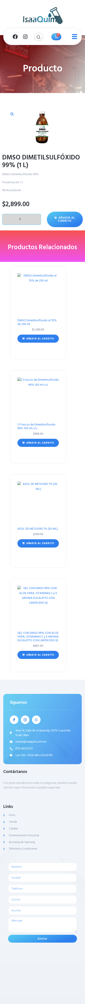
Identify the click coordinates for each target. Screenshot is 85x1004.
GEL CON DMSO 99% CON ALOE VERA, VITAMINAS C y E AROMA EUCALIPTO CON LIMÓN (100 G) (38, 636)
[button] (12, 113)
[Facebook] (15, 37)
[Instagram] (25, 37)
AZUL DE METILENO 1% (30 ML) (37, 528)
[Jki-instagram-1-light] (25, 719)
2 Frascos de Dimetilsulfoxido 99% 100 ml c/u (36, 426)
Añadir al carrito (66, 219)
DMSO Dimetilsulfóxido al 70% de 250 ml (37, 322)
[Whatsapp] (36, 719)
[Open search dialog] (38, 37)
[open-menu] (73, 36)
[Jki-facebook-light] (14, 719)
